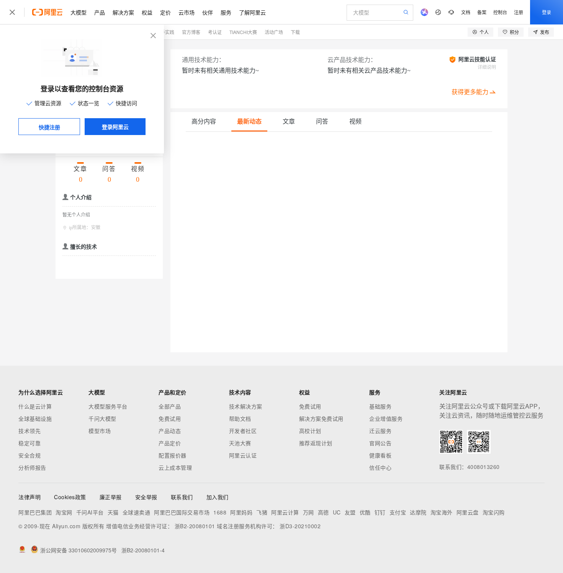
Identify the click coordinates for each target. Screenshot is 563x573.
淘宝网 (64, 512)
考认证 (215, 32)
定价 (165, 12)
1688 (219, 512)
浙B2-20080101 (195, 526)
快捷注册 (49, 127)
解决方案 (123, 12)
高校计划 (310, 431)
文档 (465, 12)
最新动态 (249, 121)
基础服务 (380, 406)
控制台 (500, 12)
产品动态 (170, 431)
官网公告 (380, 443)
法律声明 (29, 497)
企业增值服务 (386, 418)
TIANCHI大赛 (243, 32)
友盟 (350, 512)
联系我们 (182, 497)
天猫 (113, 512)
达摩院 (418, 512)
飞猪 (261, 512)
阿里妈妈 (241, 512)
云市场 (186, 12)
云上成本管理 (175, 467)
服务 (226, 12)
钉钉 (380, 512)
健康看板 (380, 455)
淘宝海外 (441, 512)
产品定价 (170, 443)
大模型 (78, 12)
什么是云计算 (35, 406)
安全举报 (146, 497)
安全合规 (29, 455)
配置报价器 (173, 455)
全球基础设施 (35, 418)
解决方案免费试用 (321, 418)
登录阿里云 (115, 126)
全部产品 (170, 406)
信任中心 (380, 467)
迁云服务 (380, 431)
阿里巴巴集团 (35, 512)
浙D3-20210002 (300, 526)
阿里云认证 (243, 455)
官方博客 (191, 32)
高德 (323, 512)
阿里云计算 (285, 512)
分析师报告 (32, 467)
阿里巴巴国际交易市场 (181, 512)
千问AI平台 (90, 512)
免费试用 (170, 418)
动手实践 (165, 32)
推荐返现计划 (315, 443)
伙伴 (207, 12)
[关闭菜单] (12, 12)
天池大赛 (240, 443)
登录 (546, 12)
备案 (481, 12)
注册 (518, 12)
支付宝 (398, 512)
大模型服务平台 (108, 406)
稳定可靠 (29, 443)
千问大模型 (102, 418)
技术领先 (29, 431)
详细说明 (487, 67)
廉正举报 (111, 497)
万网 (308, 512)
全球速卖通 (137, 512)
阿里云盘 (468, 512)
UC (337, 512)
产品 (99, 12)
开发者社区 (243, 431)
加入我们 (217, 497)
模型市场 (99, 431)
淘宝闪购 (494, 512)
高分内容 (203, 121)
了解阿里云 (252, 12)
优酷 (365, 512)
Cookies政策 (70, 497)
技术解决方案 (245, 406)
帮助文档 (240, 418)
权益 (147, 12)
